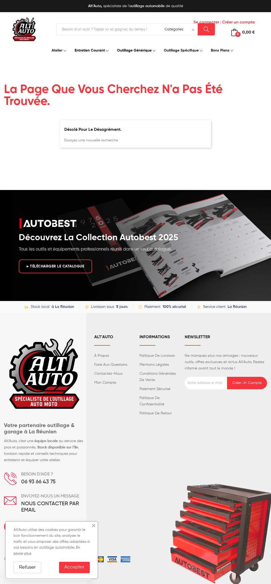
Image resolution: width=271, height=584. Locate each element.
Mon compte (105, 382)
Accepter (74, 567)
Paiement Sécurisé (154, 389)
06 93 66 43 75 (38, 482)
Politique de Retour (155, 413)
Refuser (27, 567)
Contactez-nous (108, 374)
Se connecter (206, 22)
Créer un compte (238, 22)
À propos (101, 356)
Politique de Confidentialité (151, 401)
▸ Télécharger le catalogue (55, 266)
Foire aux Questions (110, 365)
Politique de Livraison (157, 356)
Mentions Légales (154, 365)
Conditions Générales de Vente (157, 377)
